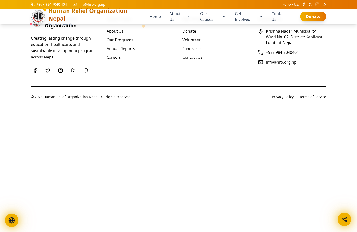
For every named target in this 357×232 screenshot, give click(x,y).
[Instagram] (60, 70)
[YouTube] (73, 70)
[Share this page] (344, 219)
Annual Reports (121, 48)
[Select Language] (11, 220)
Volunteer (191, 39)
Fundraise (191, 48)
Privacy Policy (283, 96)
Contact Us (192, 57)
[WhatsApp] (85, 70)
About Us (115, 31)
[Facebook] (35, 70)
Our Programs (120, 39)
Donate (313, 16)
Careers (114, 57)
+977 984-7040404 (282, 52)
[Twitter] (47, 70)
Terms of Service (312, 96)
